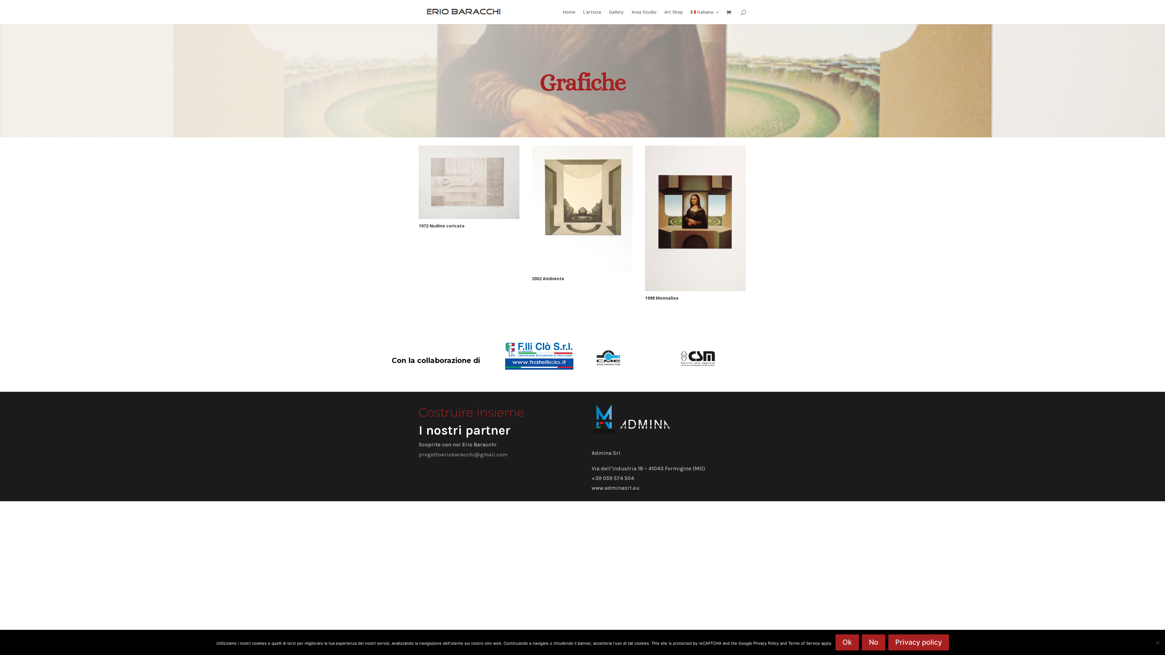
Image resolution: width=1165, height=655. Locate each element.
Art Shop (673, 12)
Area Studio (644, 12)
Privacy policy (918, 642)
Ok (847, 642)
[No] (1157, 643)
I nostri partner (464, 430)
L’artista (592, 12)
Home (569, 12)
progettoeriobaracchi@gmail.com (463, 454)
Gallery (616, 12)
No (873, 642)
